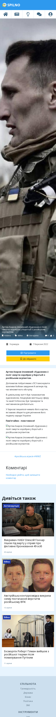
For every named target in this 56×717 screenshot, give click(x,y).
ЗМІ (28, 705)
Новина (7, 335)
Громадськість (28, 688)
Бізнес (28, 696)
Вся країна (33, 335)
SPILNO (13, 4)
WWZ (38, 456)
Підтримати (29, 352)
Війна (20, 335)
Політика (28, 701)
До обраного (29, 358)
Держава (28, 692)
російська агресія (24, 456)
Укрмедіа (14, 344)
